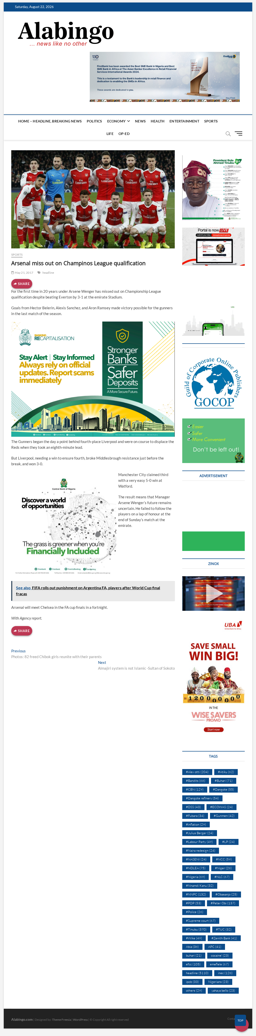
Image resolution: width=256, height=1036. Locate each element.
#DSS (193, 807)
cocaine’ (220, 955)
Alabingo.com (22, 1019)
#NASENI (196, 859)
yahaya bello (223, 990)
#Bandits (195, 781)
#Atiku (226, 772)
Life (110, 133)
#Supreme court (201, 921)
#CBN (195, 789)
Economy (116, 121)
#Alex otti (197, 772)
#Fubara (195, 816)
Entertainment (184, 121)
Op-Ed (124, 133)
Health (157, 121)
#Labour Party (199, 842)
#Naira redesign (200, 850)
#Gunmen (224, 816)
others (194, 990)
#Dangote (223, 789)
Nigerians (218, 982)
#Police (194, 912)
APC (214, 947)
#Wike (194, 938)
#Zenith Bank (224, 938)
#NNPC (196, 894)
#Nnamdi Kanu (200, 885)
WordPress (80, 1019)
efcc (193, 964)
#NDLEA (196, 868)
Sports (211, 121)
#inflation (196, 824)
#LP (228, 842)
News (140, 121)
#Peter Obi (223, 903)
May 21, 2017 (23, 272)
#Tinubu (196, 929)
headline (48, 272)
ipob (192, 982)
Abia (192, 947)
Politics (94, 121)
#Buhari (223, 781)
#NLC (222, 877)
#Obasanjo (226, 894)
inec (225, 973)
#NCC (224, 859)
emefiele (219, 964)
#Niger (223, 868)
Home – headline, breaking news (50, 121)
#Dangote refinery (202, 798)
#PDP (193, 903)
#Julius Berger (199, 833)
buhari (194, 955)
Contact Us (234, 1018)
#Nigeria (195, 877)
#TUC (224, 929)
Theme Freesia (61, 1019)
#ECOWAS (221, 807)
